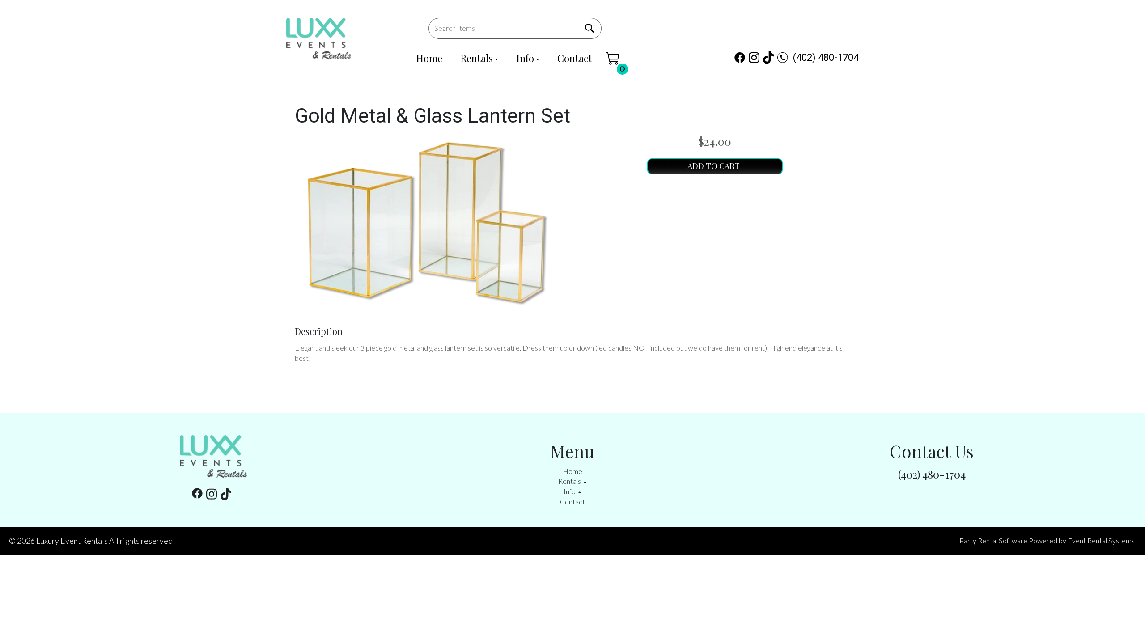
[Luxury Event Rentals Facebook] (739, 57)
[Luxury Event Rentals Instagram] (754, 57)
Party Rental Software (993, 540)
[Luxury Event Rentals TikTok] (768, 57)
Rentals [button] (570, 481)
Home (429, 58)
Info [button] (570, 491)
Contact (574, 58)
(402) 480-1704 (826, 57)
